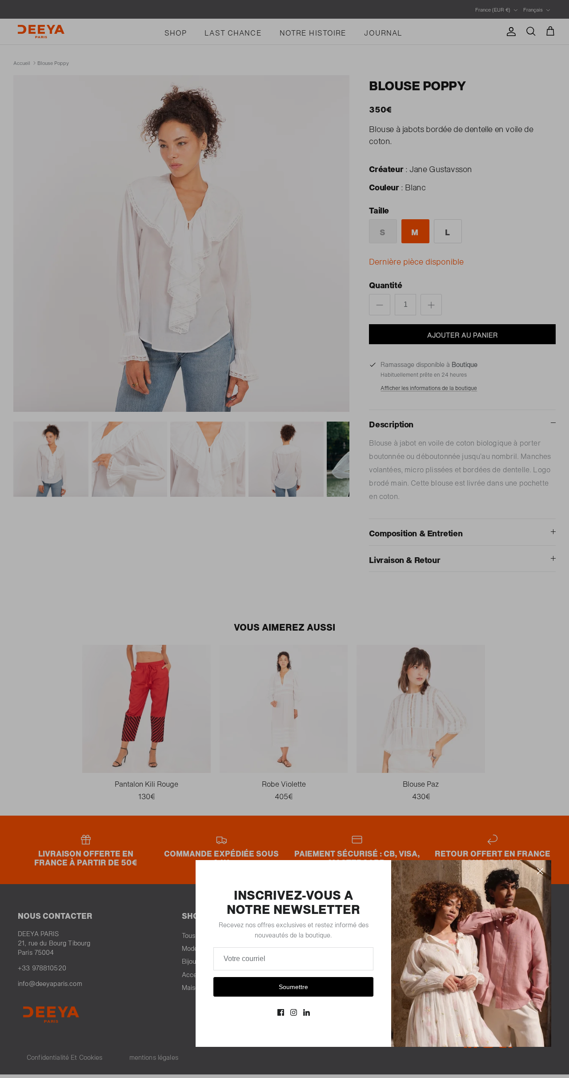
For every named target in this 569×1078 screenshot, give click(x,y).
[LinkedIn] (306, 1012)
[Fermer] (540, 871)
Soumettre (293, 986)
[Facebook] (280, 1012)
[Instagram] (293, 1012)
